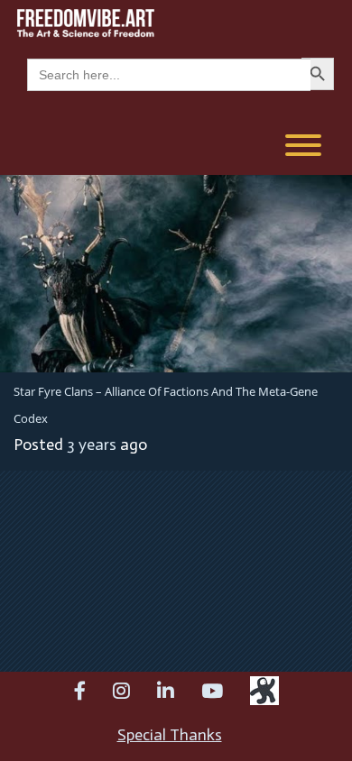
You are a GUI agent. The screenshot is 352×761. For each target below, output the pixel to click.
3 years (91, 444)
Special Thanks (169, 735)
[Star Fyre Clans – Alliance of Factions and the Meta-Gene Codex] (176, 272)
